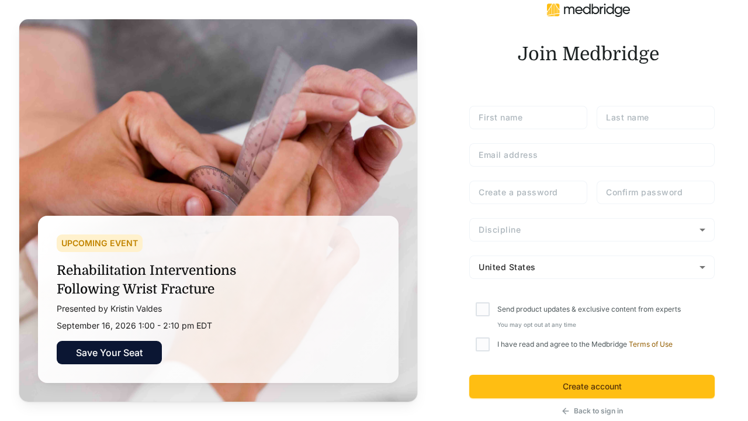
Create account (592, 386)
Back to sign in (598, 410)
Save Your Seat (109, 352)
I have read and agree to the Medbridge (585, 344)
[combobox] (592, 229)
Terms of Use (651, 344)
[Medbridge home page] (588, 9)
